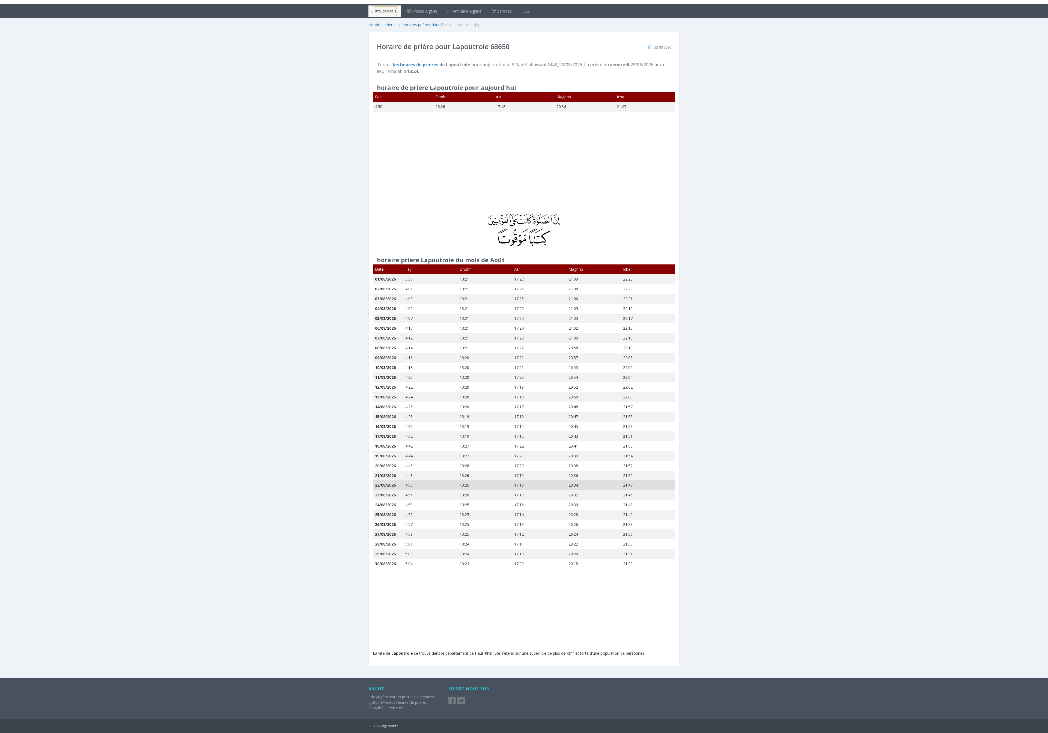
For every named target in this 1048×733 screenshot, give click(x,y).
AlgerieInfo (389, 725)
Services (504, 11)
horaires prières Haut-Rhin (426, 24)
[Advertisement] (524, 166)
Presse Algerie (424, 11)
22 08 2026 (662, 47)
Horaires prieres (382, 24)
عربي (526, 11)
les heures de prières (416, 65)
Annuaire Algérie (466, 11)
